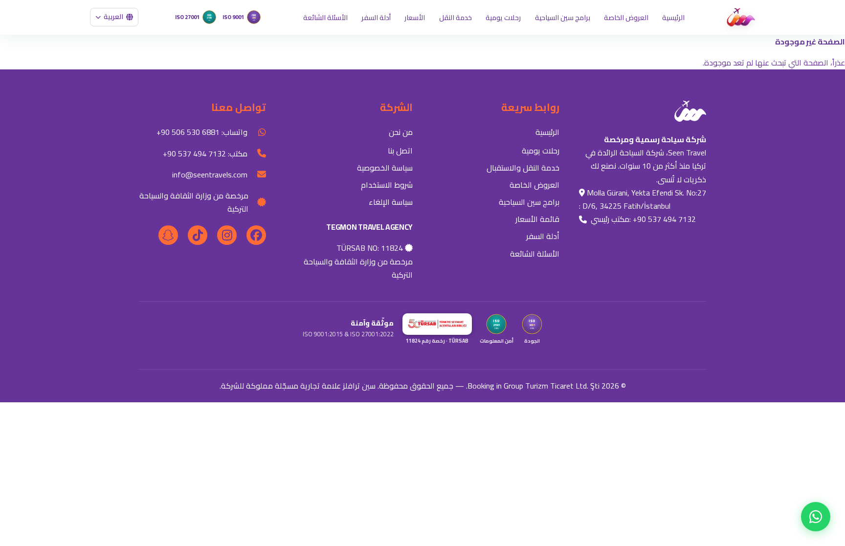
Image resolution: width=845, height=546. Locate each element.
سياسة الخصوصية (385, 167)
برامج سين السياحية (562, 17)
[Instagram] (227, 235)
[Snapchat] (168, 235)
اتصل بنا (400, 150)
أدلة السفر (376, 17)
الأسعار (414, 17)
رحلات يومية (503, 17)
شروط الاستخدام (387, 184)
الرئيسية (673, 17)
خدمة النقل (455, 17)
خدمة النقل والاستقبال (523, 167)
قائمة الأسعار (537, 219)
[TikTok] (197, 235)
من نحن (401, 132)
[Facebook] (256, 235)
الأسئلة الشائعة (325, 17)
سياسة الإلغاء (391, 202)
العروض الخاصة (626, 17)
